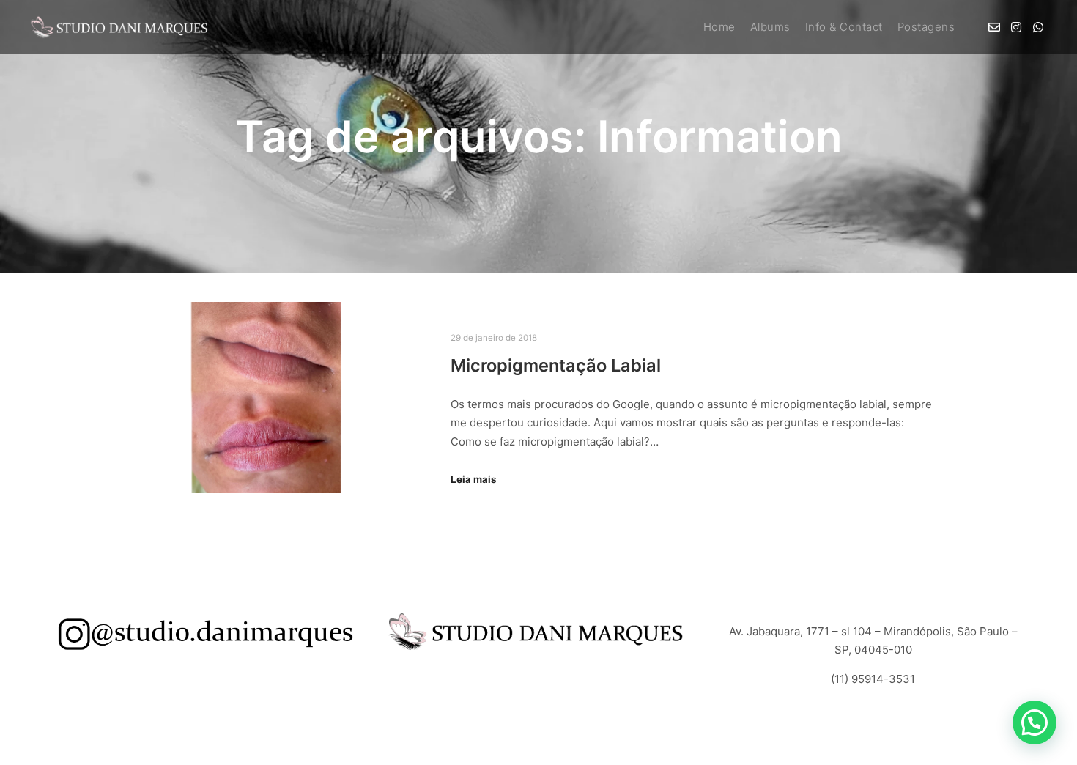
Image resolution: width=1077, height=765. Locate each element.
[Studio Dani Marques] (120, 27)
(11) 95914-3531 (873, 679)
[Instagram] (1016, 27)
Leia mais (473, 479)
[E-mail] (994, 27)
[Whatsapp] (1038, 27)
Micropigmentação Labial (556, 365)
